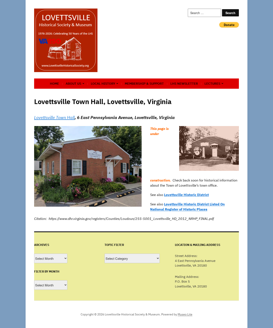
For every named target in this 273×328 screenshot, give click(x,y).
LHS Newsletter (184, 83)
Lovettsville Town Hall (54, 117)
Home (54, 83)
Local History (103, 83)
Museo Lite (185, 314)
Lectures (212, 83)
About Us (73, 83)
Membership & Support (144, 83)
